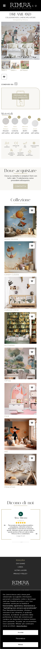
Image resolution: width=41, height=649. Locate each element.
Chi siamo (20, 564)
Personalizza (20, 638)
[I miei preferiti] (36, 6)
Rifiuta (20, 645)
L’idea (20, 567)
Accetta (20, 632)
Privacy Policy (20, 574)
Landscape (24, 18)
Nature (32, 18)
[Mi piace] (4, 76)
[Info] (9, 117)
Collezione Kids (12, 18)
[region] (20, 619)
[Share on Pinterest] (16, 84)
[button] (36, 25)
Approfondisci (21, 626)
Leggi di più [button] (20, 536)
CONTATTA (20, 186)
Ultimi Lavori (20, 570)
